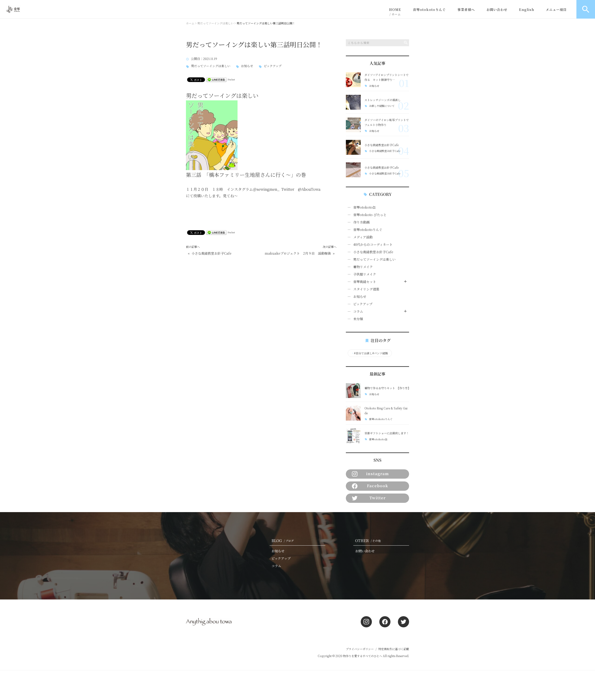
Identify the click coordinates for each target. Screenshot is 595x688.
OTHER (368, 540)
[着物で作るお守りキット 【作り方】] (353, 390)
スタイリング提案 (366, 289)
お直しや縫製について (382, 105)
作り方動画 (361, 222)
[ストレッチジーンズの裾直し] (353, 102)
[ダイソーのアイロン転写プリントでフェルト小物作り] (353, 124)
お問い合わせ (496, 9)
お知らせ (247, 66)
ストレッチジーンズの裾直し (382, 100)
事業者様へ (466, 9)
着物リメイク (363, 266)
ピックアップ (272, 66)
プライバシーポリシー (360, 649)
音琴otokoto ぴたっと (370, 214)
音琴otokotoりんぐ (429, 9)
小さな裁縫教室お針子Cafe (211, 253)
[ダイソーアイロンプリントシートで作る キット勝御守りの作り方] (353, 79)
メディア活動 (363, 237)
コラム (358, 311)
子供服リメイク (364, 274)
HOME (395, 11)
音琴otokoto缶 (364, 207)
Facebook (377, 485)
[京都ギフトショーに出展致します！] (353, 435)
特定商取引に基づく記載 (393, 649)
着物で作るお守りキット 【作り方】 (387, 388)
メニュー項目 (556, 9)
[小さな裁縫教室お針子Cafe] (353, 147)
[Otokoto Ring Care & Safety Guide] (353, 413)
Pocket (231, 79)
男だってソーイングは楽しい (210, 66)
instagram (377, 473)
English (526, 9)
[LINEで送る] (216, 79)
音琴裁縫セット (364, 281)
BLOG (282, 540)
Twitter (377, 497)
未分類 (358, 318)
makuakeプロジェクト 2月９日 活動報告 (298, 253)
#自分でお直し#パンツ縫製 (369, 353)
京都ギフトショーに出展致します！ (386, 433)
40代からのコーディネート (373, 244)
